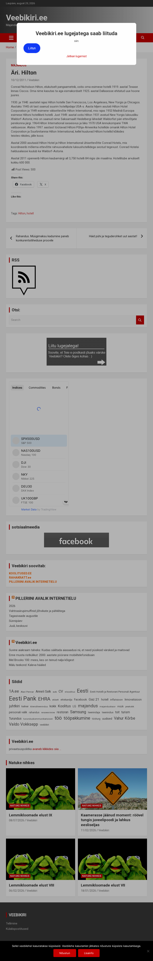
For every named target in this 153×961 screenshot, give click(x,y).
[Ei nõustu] (148, 951)
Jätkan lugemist (76, 56)
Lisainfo (89, 953)
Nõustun (64, 953)
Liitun (32, 48)
